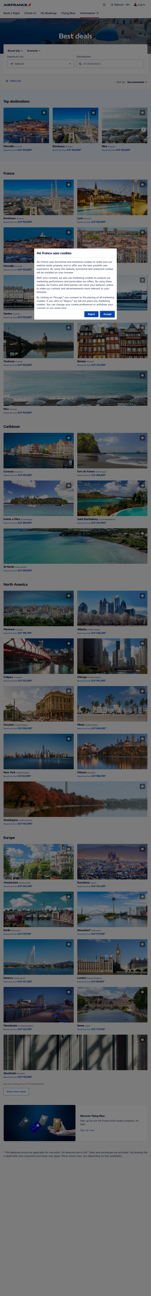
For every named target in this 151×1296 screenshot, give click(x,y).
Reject (91, 314)
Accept (107, 314)
